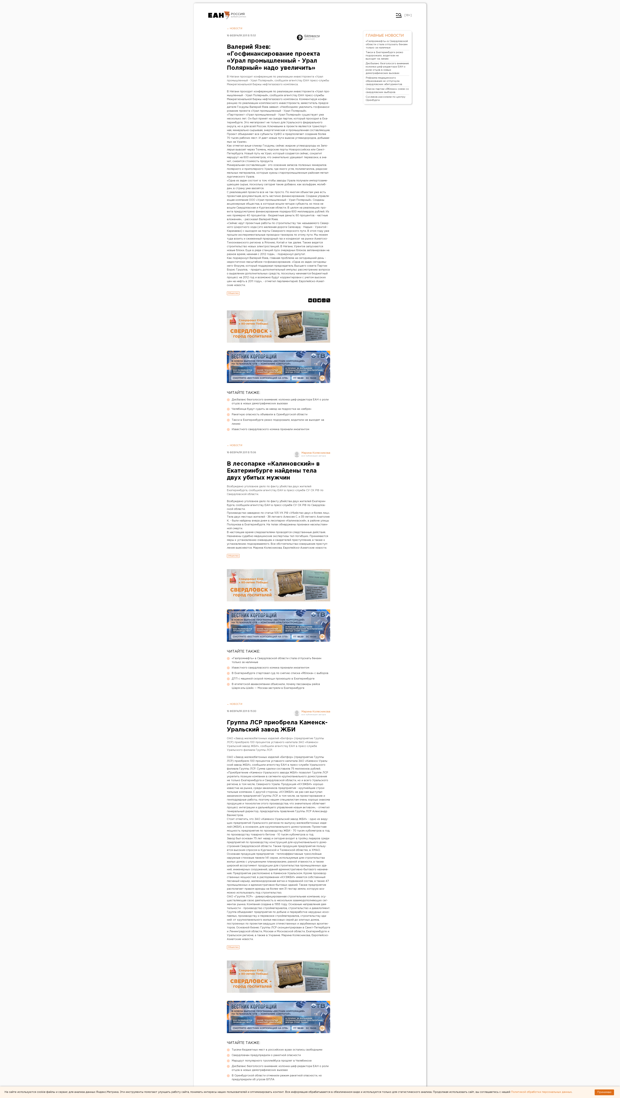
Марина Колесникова (315, 453)
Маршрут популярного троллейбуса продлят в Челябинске (272, 1061)
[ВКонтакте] (310, 300)
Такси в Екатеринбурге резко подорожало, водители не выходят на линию (278, 422)
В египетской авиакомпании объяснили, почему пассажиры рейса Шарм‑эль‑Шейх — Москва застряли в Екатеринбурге (276, 686)
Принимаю (604, 1092)
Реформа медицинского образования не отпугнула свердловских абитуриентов (384, 81)
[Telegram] (319, 300)
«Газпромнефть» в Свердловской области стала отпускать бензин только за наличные (276, 660)
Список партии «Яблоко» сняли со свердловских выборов (387, 90)
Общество (233, 293)
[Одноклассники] (315, 300)
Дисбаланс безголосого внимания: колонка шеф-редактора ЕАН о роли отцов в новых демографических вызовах (280, 401)
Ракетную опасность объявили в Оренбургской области (269, 414)
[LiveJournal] (328, 300)
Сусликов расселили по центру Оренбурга (385, 98)
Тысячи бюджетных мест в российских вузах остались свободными (277, 1050)
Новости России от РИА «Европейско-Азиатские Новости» (219, 15)
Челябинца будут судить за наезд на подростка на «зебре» (271, 409)
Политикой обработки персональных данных (541, 1092)
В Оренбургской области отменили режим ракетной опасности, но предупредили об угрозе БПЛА (277, 1077)
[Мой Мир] (324, 300)
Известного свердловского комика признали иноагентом (270, 429)
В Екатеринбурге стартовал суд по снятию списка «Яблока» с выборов (280, 673)
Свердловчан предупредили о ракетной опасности (266, 1055)
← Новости (234, 29)
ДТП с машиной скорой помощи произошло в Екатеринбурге (273, 679)
